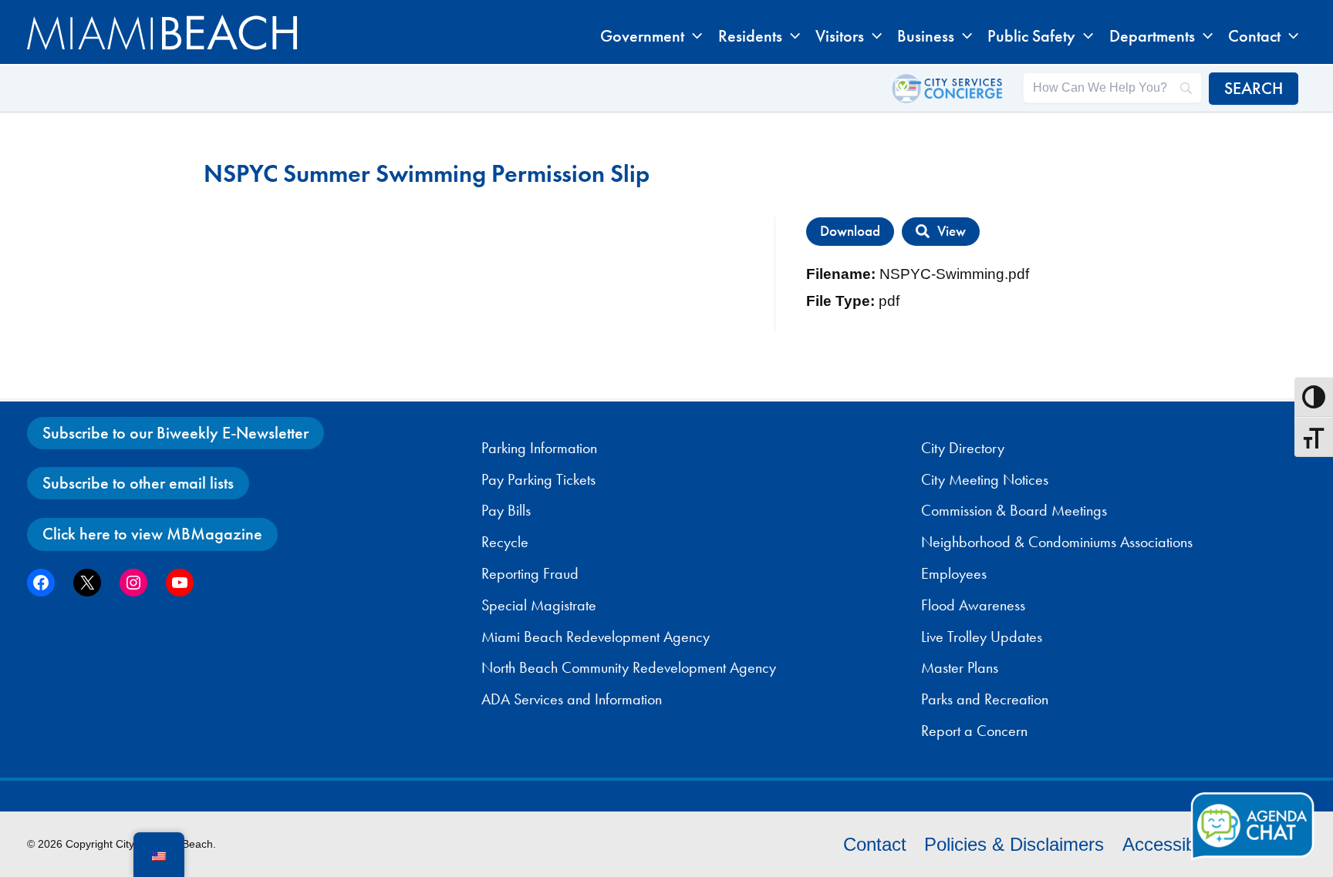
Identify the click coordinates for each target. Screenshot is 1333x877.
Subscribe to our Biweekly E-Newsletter (175, 432)
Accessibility (1172, 844)
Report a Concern (974, 730)
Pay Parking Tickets (538, 479)
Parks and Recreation (984, 699)
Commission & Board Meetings (1014, 510)
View (951, 231)
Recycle (504, 542)
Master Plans (959, 667)
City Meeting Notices (984, 479)
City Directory (962, 447)
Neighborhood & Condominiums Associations (1057, 542)
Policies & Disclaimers (1014, 844)
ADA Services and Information (571, 699)
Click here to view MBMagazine (152, 533)
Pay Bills (506, 510)
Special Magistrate (538, 605)
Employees (954, 573)
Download (850, 231)
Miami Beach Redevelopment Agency (595, 636)
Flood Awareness (973, 605)
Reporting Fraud (530, 573)
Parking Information (539, 447)
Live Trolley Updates (981, 636)
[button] (693, 36)
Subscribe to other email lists (138, 482)
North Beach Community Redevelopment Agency (628, 667)
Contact (874, 844)
